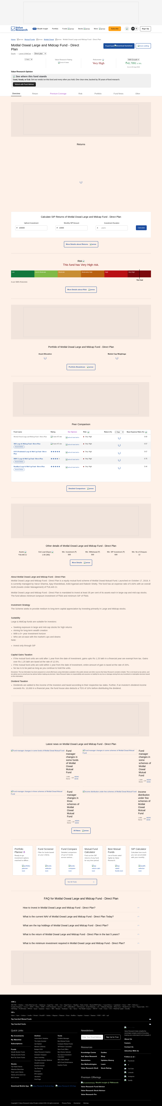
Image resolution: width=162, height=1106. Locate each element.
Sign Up (145, 29)
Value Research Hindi (89, 1068)
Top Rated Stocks (16, 1066)
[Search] (127, 28)
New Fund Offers (63, 1049)
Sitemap (86, 1103)
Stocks (80, 29)
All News (77, 830)
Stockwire (37, 1076)
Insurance (37, 1071)
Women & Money (39, 1046)
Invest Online (19, 447)
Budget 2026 (38, 1049)
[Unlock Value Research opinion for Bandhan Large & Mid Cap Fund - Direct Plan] (72, 467)
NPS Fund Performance (65, 1062)
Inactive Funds (62, 1065)
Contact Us (128, 1047)
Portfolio (55, 29)
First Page (37, 1079)
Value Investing (39, 1057)
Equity (13, 54)
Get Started (38, 1044)
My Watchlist (16, 1040)
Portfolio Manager (63, 1038)
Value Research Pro (89, 1094)
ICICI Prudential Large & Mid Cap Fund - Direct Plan (30, 453)
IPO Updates (38, 1074)
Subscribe (114, 29)
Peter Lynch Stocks (17, 1072)
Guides (104, 1052)
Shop (103, 1056)
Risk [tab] (80, 94)
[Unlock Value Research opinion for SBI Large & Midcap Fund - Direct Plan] (72, 444)
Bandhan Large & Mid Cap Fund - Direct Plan (29, 466)
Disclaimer (77, 1103)
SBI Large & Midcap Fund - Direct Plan (27, 444)
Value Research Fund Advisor (93, 1087)
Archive (37, 1036)
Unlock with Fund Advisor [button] (24, 84)
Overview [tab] (16, 94)
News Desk (76, 778)
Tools (60, 1036)
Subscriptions (16, 1044)
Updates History (107, 1060)
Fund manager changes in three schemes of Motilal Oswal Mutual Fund (73, 804)
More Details (77, 562)
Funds (64, 29)
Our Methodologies (89, 1064)
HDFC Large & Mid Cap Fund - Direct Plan (28, 459)
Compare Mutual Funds (65, 1044)
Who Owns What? (63, 1060)
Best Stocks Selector (64, 1052)
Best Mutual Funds (64, 1041)
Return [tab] (35, 94)
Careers (127, 1043)
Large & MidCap (25, 54)
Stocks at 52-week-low (18, 1075)
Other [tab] (137, 94)
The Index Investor (40, 1041)
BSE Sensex (15, 1077)
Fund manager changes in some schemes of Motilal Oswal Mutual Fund (145, 763)
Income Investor (39, 1066)
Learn (103, 1064)
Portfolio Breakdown (77, 367)
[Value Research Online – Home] (19, 29)
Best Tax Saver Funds (18, 1057)
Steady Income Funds (18, 1055)
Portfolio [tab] (98, 94)
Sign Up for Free (112, 1037)
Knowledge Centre (88, 1052)
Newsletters (85, 1060)
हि (136, 29)
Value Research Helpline (42, 1052)
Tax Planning (38, 1068)
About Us (128, 1039)
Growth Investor (39, 1063)
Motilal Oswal (49, 39)
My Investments (17, 1036)
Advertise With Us (131, 1051)
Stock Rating (106, 1068)
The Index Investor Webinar (43, 1060)
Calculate (141, 228)
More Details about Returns (77, 244)
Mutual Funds (30, 39)
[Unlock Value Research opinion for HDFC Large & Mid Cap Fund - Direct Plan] (72, 459)
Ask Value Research (89, 1056)
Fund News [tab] (118, 94)
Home (13, 39)
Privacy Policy (66, 1103)
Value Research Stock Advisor (93, 1090)
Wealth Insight (42, 29)
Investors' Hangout (40, 1055)
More (96, 29)
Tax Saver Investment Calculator (64, 1056)
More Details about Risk (77, 290)
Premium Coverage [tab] (58, 94)
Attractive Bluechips (17, 1069)
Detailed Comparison (77, 488)
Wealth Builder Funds (18, 1052)
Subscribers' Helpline (41, 1038)
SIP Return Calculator (65, 1046)
